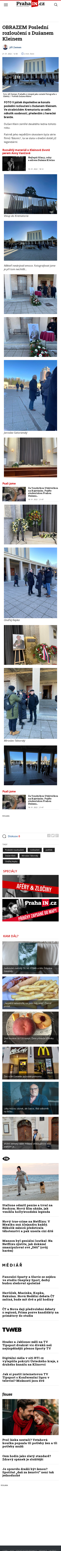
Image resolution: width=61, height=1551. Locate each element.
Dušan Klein (10, 855)
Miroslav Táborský (30, 855)
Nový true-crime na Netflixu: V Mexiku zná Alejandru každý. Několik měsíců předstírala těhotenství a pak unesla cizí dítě (27, 1226)
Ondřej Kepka (11, 861)
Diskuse (14, 836)
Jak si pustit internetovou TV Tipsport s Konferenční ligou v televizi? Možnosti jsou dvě (25, 1377)
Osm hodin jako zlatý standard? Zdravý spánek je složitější (26, 1457)
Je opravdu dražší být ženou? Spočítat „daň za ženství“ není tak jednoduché (28, 1472)
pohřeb (49, 850)
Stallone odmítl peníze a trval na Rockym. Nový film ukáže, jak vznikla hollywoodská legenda (27, 1208)
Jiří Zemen (15, 47)
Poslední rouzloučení (14, 850)
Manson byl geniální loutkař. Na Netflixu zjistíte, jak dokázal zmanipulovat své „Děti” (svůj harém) (27, 1245)
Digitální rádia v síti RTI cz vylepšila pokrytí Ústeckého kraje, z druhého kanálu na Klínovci (30, 1361)
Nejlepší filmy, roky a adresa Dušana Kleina (41, 159)
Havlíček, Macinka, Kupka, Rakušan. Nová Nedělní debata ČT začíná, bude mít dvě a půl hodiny (28, 1296)
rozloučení (34, 850)
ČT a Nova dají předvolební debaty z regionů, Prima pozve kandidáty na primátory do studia (30, 1312)
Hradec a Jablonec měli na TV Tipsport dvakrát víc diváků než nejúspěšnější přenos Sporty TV (27, 1345)
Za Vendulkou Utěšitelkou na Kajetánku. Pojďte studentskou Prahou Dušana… (43, 492)
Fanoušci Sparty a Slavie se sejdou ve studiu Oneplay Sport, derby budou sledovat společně (29, 1280)
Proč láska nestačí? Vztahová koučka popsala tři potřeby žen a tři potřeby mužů (29, 1443)
